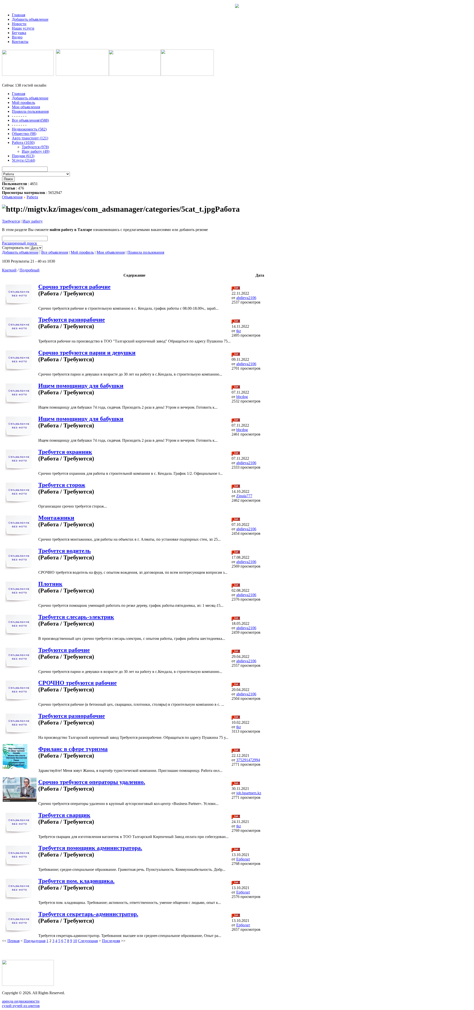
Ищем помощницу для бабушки (80, 385)
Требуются (11, 221)
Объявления (12, 197)
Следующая (88, 941)
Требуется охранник (65, 452)
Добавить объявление (30, 19)
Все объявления (54, 252)
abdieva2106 (246, 298)
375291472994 (248, 760)
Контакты (20, 41)
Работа (32, 197)
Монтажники (56, 518)
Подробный (30, 270)
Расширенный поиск (19, 243)
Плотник (50, 584)
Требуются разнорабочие (71, 319)
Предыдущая (34, 941)
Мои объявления (111, 252)
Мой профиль (82, 252)
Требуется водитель (64, 551)
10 (75, 941)
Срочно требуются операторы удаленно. (91, 782)
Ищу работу (32, 221)
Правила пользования (145, 252)
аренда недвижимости (21, 1001)
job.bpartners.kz (248, 793)
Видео (17, 37)
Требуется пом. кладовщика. (76, 881)
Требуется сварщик (64, 815)
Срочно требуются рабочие (74, 287)
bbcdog (242, 397)
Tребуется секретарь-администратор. (88, 914)
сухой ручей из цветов (21, 1006)
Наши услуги (23, 28)
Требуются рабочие (64, 650)
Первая (13, 941)
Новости (19, 24)
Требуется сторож (61, 485)
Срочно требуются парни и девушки (87, 352)
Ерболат (243, 859)
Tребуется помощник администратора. (90, 848)
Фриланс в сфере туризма (73, 749)
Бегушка (19, 33)
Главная (18, 15)
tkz (238, 331)
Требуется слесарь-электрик (76, 617)
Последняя (111, 941)
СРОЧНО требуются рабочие (77, 683)
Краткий (9, 270)
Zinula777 (244, 496)
